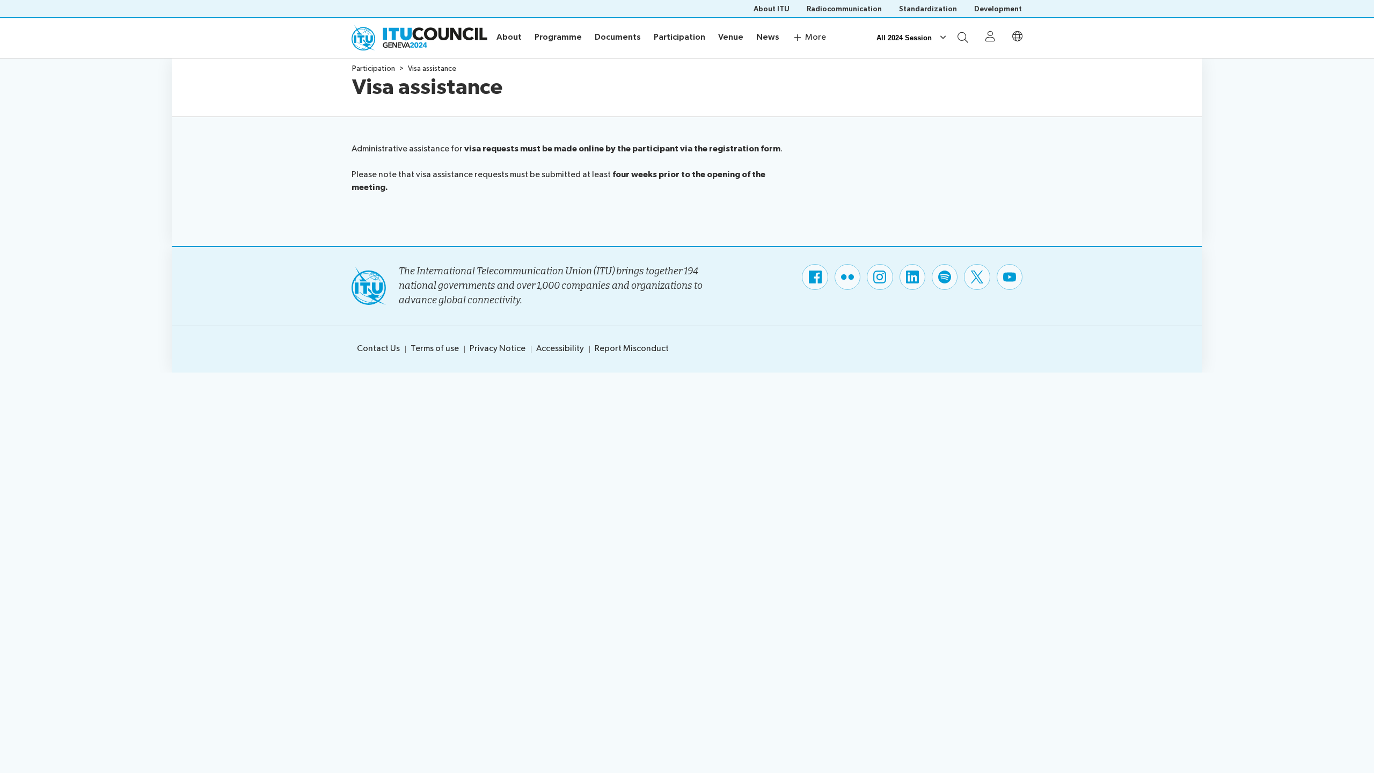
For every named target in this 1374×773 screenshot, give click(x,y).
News (767, 37)
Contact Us (378, 349)
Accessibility (560, 349)
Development (998, 8)
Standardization (928, 8)
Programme (558, 37)
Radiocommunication (844, 8)
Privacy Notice (497, 349)
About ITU (772, 8)
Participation (679, 37)
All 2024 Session (904, 38)
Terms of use (435, 349)
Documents (618, 37)
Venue (730, 37)
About (509, 37)
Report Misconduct (632, 349)
